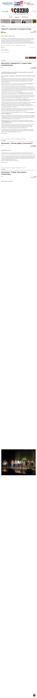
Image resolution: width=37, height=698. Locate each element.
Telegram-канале (19, 45)
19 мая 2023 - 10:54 (33, 68)
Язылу (10, 17)
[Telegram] (5, 32)
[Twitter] (6, 11)
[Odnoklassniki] (2, 11)
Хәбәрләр (3, 60)
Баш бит (17, 17)
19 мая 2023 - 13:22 (33, 32)
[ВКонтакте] (1, 32)
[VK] (4, 11)
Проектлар (25, 17)
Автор (35, 31)
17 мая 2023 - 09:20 (33, 177)
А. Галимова (33, 67)
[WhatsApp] (4, 32)
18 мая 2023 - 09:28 (33, 146)
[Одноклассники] (2, 32)
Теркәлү (26, 57)
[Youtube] (7, 11)
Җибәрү (32, 57)
